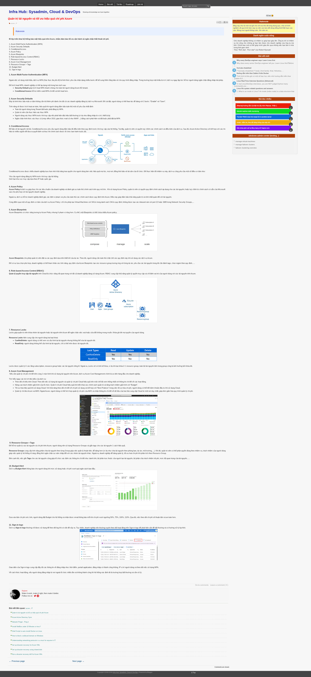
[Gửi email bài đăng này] (217, 22)
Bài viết (110, 4)
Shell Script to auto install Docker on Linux (27, 631)
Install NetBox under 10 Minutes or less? (26, 626)
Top (194, 672)
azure (13, 23)
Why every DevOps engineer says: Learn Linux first (256, 60)
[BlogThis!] (220, 22)
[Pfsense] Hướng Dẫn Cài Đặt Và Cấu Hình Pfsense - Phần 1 (257, 106)
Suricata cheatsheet (244, 68)
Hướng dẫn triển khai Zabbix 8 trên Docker (253, 73)
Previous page (17, 661)
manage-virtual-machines (245, 141)
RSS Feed (270, 15)
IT (16, 23)
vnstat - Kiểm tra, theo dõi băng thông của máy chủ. (253, 122)
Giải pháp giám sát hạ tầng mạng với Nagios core (253, 128)
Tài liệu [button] (119, 4)
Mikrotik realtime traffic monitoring (248, 111)
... (235, 65)
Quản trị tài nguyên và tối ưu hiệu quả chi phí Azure (40, 18)
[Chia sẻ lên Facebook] (224, 22)
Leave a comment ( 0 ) (219, 585)
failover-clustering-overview (246, 148)
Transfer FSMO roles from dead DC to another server (254, 117)
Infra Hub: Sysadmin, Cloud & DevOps (44, 11)
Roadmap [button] (130, 4)
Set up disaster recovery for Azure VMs (26, 645)
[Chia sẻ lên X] (222, 22)
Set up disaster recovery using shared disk (27, 650)
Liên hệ (140, 4)
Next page (78, 661)
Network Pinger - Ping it (20, 622)
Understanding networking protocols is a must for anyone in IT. (34, 640)
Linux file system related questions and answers (255, 88)
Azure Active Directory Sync (22, 617)
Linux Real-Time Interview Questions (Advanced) (255, 81)
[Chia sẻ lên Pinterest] (227, 22)
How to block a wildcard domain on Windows (27, 636)
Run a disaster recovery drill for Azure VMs (27, 654)
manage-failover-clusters (245, 145)
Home (101, 4)
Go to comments (202, 585)
